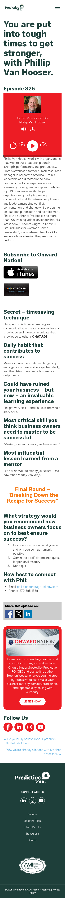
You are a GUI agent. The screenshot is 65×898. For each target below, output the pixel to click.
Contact (32, 840)
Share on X (19, 614)
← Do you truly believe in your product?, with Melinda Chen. (29, 741)
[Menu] (58, 7)
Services (32, 815)
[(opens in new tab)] (32, 865)
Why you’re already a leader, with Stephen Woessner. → (34, 752)
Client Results (32, 828)
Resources (32, 834)
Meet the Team (33, 821)
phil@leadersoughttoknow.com (37, 586)
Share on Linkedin (28, 614)
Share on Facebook (9, 614)
